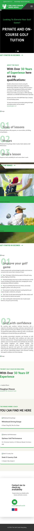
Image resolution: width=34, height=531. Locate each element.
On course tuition (7, 228)
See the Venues (6, 165)
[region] (17, 31)
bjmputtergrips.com (11, 106)
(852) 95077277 (8, 1)
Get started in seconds (10, 55)
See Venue (16, 424)
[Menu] (32, 6)
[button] (16, 51)
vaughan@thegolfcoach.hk (22, 1)
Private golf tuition (8, 199)
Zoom (1, 197)
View (4, 197)
